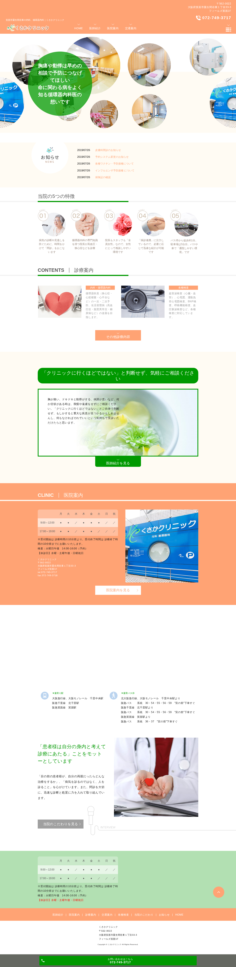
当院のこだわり (143, 914)
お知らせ (164, 914)
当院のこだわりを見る (60, 824)
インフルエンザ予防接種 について (114, 170)
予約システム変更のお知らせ (112, 156)
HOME (179, 914)
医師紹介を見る (118, 463)
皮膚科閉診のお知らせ (108, 150)
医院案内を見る (118, 590)
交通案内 (107, 914)
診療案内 (90, 914)
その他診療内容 (118, 337)
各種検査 (123, 914)
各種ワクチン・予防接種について (114, 163)
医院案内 (74, 914)
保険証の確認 (103, 177)
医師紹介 (57, 914)
